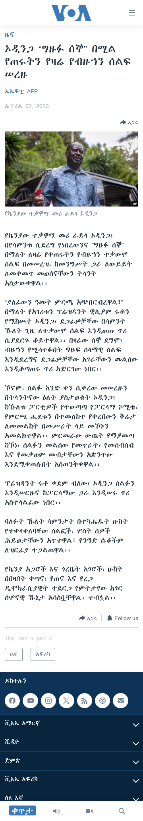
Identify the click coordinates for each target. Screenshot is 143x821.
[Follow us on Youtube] (30, 700)
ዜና (10, 35)
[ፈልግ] (122, 811)
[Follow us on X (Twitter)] (66, 700)
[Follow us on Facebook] (12, 700)
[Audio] (56, 811)
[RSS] (84, 700)
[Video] (89, 811)
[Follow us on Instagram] (48, 700)
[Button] (129, 122)
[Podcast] (102, 700)
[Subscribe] (120, 700)
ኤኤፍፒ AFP (21, 91)
